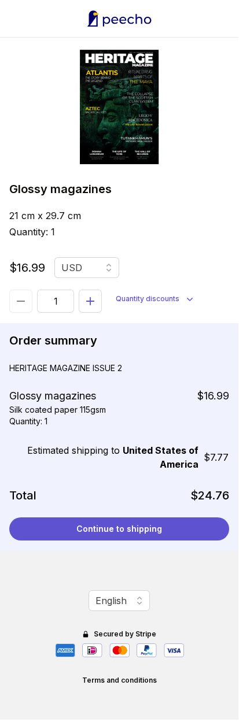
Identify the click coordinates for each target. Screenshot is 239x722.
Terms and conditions (119, 680)
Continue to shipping (119, 529)
